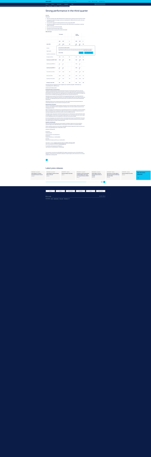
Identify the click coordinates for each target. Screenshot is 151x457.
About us (47, 4)
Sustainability (66, 4)
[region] (76, 50)
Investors (52, 4)
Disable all (81, 52)
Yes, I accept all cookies (88, 52)
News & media (59, 4)
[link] (89, 1)
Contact (72, 4)
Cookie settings (60, 52)
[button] (48, 4)
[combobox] (99, 4)
